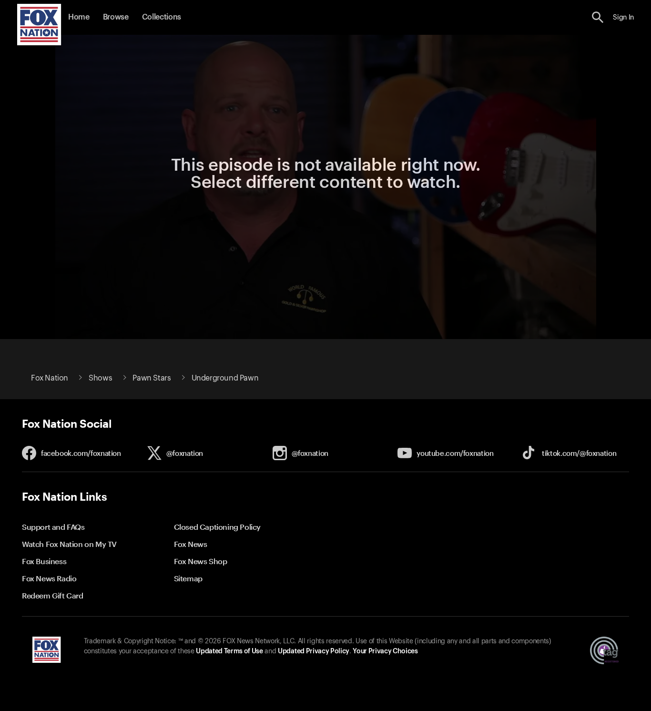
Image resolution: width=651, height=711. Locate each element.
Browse (116, 17)
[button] (598, 17)
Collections (161, 17)
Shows (100, 378)
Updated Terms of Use (229, 651)
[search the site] (598, 17)
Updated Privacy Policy (313, 651)
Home (79, 17)
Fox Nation (49, 378)
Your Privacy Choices (385, 651)
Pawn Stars (151, 378)
